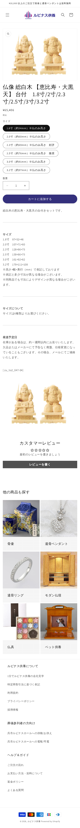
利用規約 (12, 692)
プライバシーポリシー (21, 701)
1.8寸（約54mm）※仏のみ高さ (26, 128)
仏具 (10, 647)
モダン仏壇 (53, 595)
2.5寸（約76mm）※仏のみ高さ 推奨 (31, 153)
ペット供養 (53, 647)
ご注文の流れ (15, 765)
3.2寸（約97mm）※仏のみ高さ (26, 170)
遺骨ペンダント (56, 544)
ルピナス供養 (34, 821)
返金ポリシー (15, 781)
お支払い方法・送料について (25, 773)
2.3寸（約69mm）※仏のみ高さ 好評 (31, 145)
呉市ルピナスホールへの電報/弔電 (28, 741)
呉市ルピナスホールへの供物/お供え (29, 733)
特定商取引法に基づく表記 (23, 684)
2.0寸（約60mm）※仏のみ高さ (26, 136)
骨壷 (10, 544)
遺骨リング (15, 595)
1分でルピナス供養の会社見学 (25, 676)
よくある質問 (15, 790)
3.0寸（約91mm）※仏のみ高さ (26, 161)
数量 (5, 178)
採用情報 (12, 709)
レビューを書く (40, 464)
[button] (7, 15)
